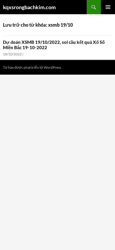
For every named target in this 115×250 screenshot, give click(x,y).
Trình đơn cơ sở (108, 7)
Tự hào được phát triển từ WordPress (32, 67)
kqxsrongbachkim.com (29, 7)
